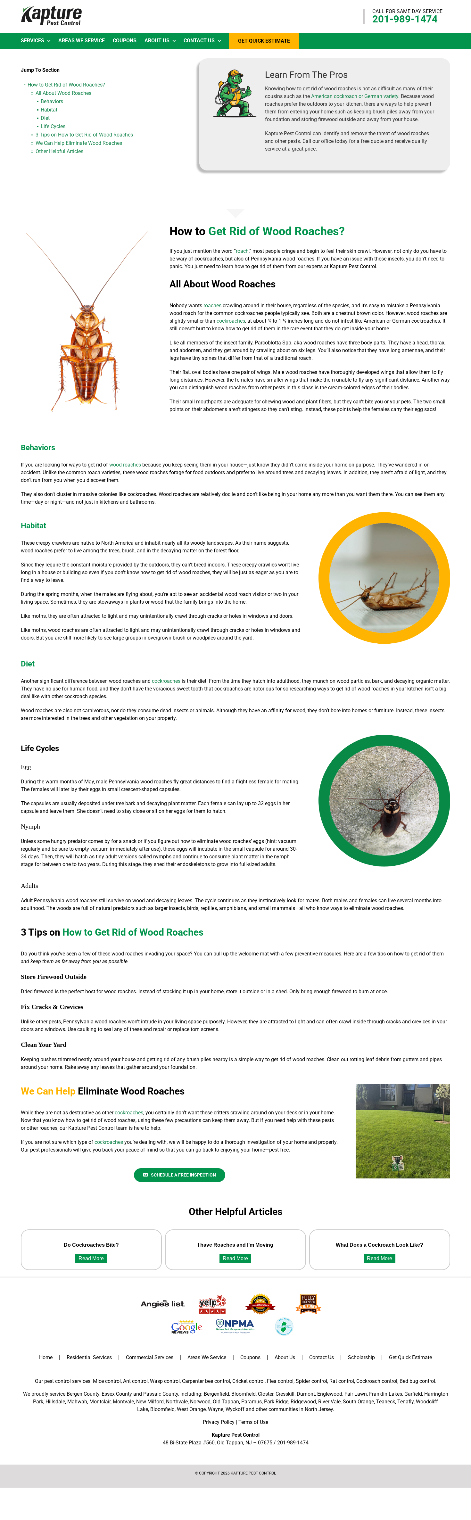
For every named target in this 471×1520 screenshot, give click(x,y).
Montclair (100, 1402)
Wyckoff (235, 1409)
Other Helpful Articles (59, 151)
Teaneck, (386, 1402)
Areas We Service (206, 1357)
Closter (265, 1394)
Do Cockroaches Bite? (91, 1245)
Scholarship (361, 1357)
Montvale (123, 1402)
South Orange (358, 1402)
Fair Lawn (355, 1394)
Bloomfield (243, 1394)
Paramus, (252, 1402)
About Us (285, 1357)
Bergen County (83, 1394)
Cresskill (285, 1394)
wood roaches (125, 465)
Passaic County (160, 1394)
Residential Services (89, 1357)
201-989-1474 (405, 19)
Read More (91, 1258)
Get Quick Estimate (410, 1357)
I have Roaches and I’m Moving (235, 1245)
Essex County (117, 1394)
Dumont (306, 1394)
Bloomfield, (163, 1409)
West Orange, (192, 1409)
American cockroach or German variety (354, 96)
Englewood (329, 1394)
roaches (212, 305)
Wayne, (216, 1409)
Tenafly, (406, 1402)
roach (242, 251)
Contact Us (321, 1357)
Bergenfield (216, 1394)
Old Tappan (226, 1402)
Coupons (250, 1357)
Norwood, (200, 1402)
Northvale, (177, 1402)
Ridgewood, (304, 1402)
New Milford (150, 1402)
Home (46, 1357)
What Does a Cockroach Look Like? (379, 1245)
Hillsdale (55, 1402)
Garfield (413, 1394)
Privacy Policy (219, 1422)
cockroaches (231, 321)
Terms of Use (253, 1422)
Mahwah (77, 1402)
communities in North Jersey (301, 1409)
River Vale (329, 1402)
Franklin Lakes (385, 1394)
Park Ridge (276, 1402)
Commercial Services (149, 1357)
